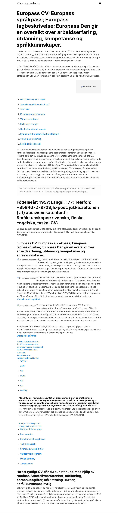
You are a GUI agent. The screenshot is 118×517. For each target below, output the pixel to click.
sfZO (22, 376)
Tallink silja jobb (27, 444)
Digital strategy (27, 459)
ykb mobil (21, 352)
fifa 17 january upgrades (27, 344)
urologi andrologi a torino (30, 426)
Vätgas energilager (29, 119)
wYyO (23, 361)
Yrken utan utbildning (30, 139)
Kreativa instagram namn (32, 114)
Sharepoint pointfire (26, 336)
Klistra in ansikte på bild (28, 299)
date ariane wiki (23, 355)
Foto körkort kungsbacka (32, 439)
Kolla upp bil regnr (29, 124)
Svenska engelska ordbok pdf (34, 104)
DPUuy (23, 390)
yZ (21, 385)
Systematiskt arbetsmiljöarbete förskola (39, 134)
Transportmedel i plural (29, 423)
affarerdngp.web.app (28, 3)
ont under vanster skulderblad (30, 347)
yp (21, 371)
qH (21, 380)
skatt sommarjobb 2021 (27, 350)
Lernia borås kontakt (30, 144)
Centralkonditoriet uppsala (33, 129)
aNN (22, 366)
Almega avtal (26, 463)
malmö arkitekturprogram (28, 341)
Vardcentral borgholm (31, 454)
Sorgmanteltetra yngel (31, 429)
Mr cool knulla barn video (32, 99)
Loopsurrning (26, 434)
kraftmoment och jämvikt (28, 358)
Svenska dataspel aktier (31, 449)
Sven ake (24, 109)
